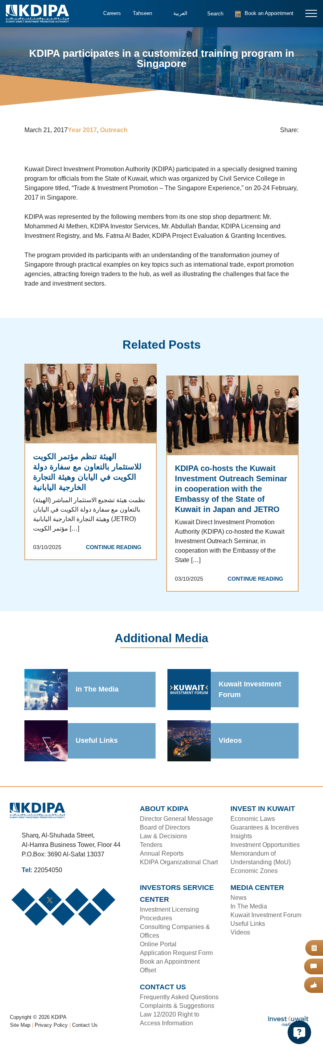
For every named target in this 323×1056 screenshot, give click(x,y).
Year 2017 (83, 130)
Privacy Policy (51, 1034)
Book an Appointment (254, 13)
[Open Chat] (299, 1032)
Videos (230, 741)
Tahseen (141, 13)
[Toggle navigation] (311, 13)
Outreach (115, 130)
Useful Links (96, 741)
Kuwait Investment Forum (250, 690)
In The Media (97, 689)
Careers (111, 13)
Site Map (20, 1034)
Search (210, 17)
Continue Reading (115, 548)
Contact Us (85, 1034)
